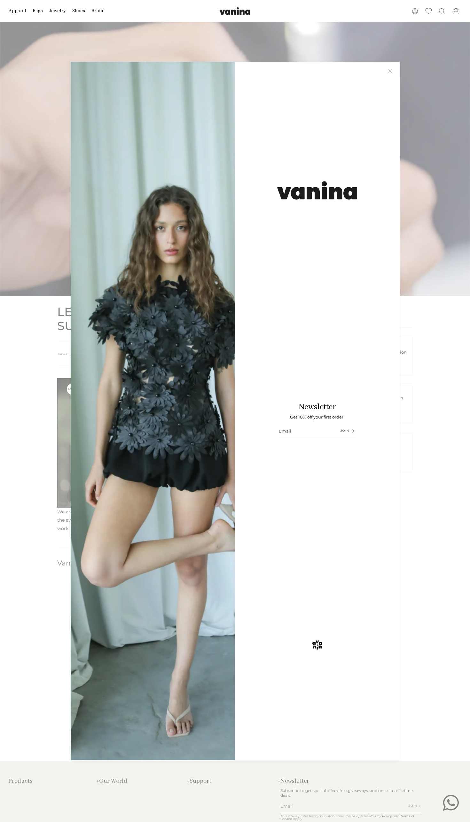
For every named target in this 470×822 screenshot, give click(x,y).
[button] (17, 11)
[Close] (390, 71)
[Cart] (456, 11)
